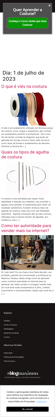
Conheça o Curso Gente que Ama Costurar (27, 23)
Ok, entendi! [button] (27, 409)
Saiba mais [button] (41, 401)
